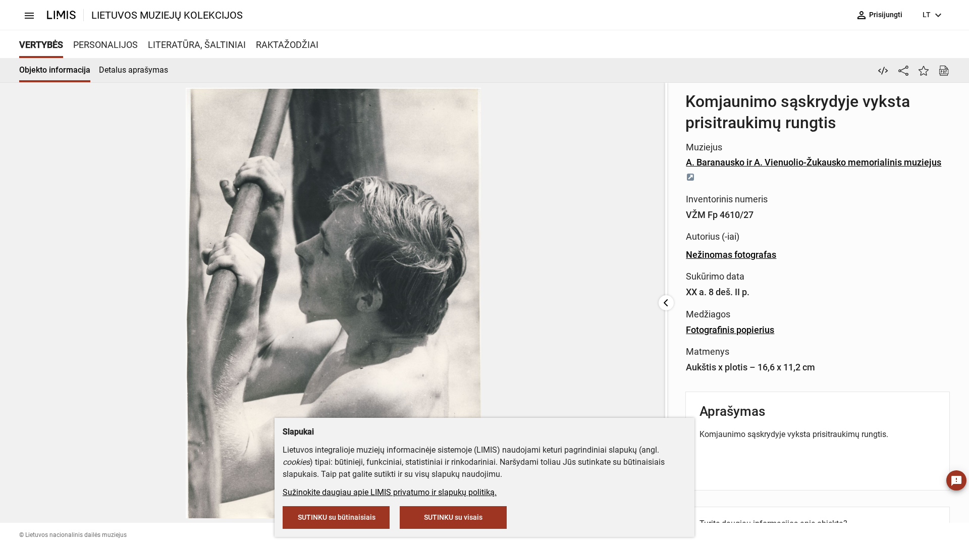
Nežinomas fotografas (731, 254)
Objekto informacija (54, 70)
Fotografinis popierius (730, 329)
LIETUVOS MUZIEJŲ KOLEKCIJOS (167, 15)
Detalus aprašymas (133, 70)
